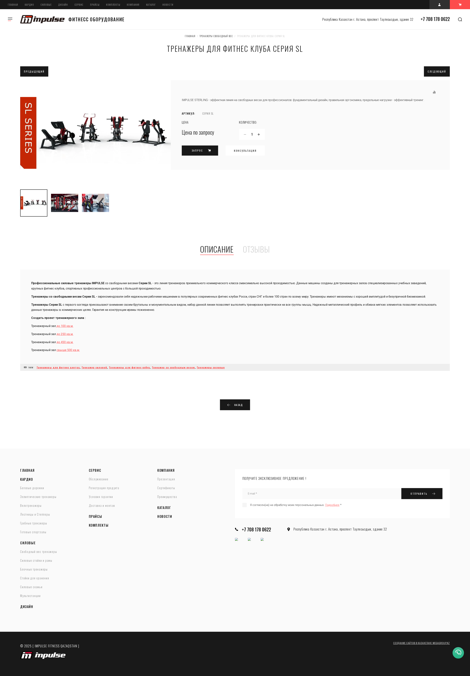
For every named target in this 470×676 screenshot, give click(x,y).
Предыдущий (34, 71)
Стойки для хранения (34, 578)
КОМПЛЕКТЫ (113, 4)
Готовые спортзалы (33, 532)
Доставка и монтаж (102, 506)
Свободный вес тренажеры (38, 552)
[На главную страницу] (42, 19)
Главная (13, 4)
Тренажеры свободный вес (216, 36)
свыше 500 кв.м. (68, 350)
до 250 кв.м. (65, 334)
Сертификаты (166, 488)
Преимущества (167, 497)
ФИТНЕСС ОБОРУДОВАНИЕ (96, 19)
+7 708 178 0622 (435, 18)
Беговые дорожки (32, 488)
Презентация (166, 479)
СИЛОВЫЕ (46, 4)
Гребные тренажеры (33, 523)
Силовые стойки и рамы (36, 561)
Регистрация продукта (104, 488)
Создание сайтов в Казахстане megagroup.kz (421, 643)
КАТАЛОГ (151, 4)
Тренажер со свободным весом (173, 367)
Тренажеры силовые (211, 367)
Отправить (419, 493)
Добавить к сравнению (434, 92)
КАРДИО (29, 4)
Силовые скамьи (31, 587)
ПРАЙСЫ (95, 4)
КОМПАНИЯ (133, 4)
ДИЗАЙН (63, 4)
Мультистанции (30, 596)
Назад (238, 405)
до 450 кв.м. (65, 342)
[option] (95, 133)
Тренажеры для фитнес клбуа (129, 367)
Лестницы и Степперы (35, 515)
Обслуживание (99, 479)
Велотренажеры (31, 506)
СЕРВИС (79, 4)
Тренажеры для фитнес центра (58, 367)
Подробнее (332, 505)
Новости (167, 4)
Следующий (437, 71)
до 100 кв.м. (64, 326)
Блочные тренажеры (34, 569)
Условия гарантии (101, 497)
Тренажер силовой (94, 367)
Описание (217, 249)
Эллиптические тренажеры (38, 497)
